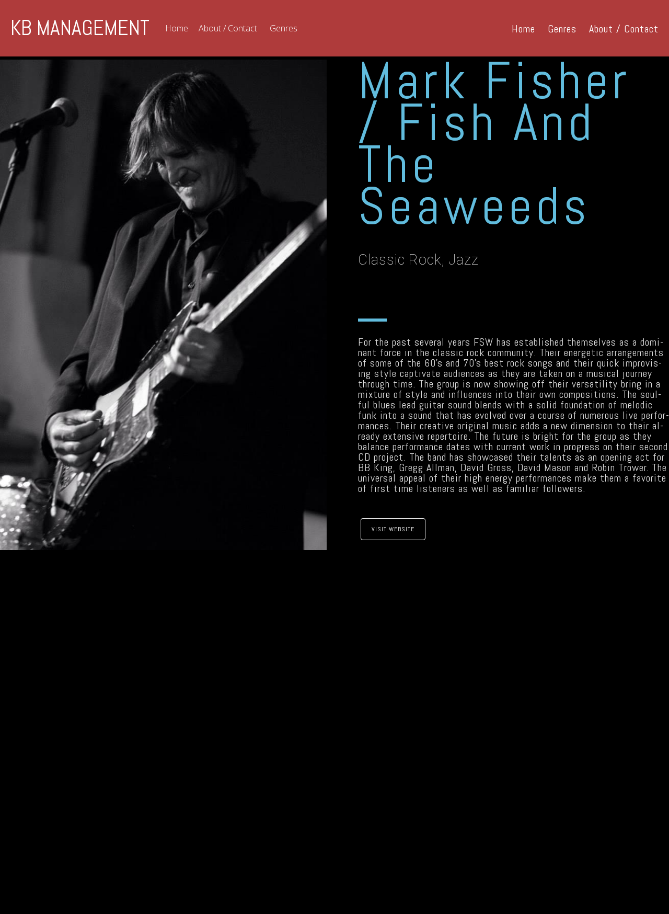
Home (176, 28)
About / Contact (228, 28)
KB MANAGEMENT (79, 28)
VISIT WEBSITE (393, 529)
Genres (283, 28)
